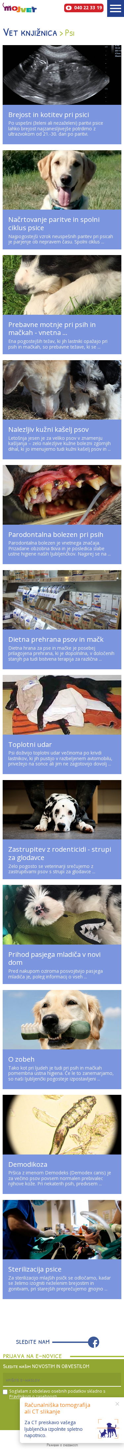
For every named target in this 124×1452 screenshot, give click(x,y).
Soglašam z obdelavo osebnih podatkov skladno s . (57, 1394)
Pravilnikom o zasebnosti (33, 1396)
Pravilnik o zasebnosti (62, 1445)
